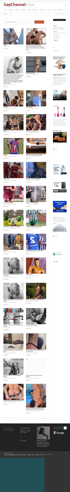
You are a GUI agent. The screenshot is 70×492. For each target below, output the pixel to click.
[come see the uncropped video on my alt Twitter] (13, 266)
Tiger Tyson (29, 274)
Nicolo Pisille (6, 178)
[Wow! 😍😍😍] (36, 98)
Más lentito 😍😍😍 (8, 202)
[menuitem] (5, 10)
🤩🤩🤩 (5, 155)
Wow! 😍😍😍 (29, 107)
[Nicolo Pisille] (13, 170)
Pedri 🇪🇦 (5, 107)
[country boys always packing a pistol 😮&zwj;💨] (13, 341)
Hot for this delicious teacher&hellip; (35, 299)
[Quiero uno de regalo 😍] (36, 194)
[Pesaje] (13, 122)
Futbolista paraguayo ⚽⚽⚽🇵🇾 (34, 226)
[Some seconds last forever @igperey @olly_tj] (13, 367)
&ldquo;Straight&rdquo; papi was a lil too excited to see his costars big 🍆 (35, 409)
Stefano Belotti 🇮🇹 (30, 73)
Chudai (5, 45)
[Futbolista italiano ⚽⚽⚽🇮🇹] (36, 170)
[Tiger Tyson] (36, 266)
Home (4, 13)
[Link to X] (66, 5)
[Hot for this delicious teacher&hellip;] (36, 291)
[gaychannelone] (18, 5)
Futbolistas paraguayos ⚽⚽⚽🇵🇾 (34, 250)
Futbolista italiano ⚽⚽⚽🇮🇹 (33, 178)
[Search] (66, 10)
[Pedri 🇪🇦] (13, 98)
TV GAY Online (56, 50)
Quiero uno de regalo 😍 (32, 202)
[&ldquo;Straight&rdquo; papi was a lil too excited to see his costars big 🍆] (36, 395)
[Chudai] (13, 36)
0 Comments (11, 84)
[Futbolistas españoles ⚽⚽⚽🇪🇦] (36, 146)
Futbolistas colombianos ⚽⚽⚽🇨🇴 (12, 226)
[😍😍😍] (13, 242)
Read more (5, 48)
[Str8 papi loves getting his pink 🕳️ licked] (13, 392)
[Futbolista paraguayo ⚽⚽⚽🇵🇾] (36, 218)
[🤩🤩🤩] (13, 146)
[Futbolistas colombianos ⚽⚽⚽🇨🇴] (13, 218)
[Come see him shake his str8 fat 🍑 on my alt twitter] (36, 341)
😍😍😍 (5, 250)
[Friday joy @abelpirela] (36, 316)
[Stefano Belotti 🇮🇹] (36, 64)
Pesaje (5, 131)
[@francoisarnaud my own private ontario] (36, 367)
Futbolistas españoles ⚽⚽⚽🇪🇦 (34, 155)
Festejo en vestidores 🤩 (32, 131)
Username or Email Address (58, 28)
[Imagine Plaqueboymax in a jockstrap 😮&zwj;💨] (13, 291)
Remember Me (57, 37)
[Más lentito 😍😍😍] (13, 194)
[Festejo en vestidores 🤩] (36, 122)
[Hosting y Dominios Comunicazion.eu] (57, 255)
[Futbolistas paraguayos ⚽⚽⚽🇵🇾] (36, 242)
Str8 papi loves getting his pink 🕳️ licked (13, 400)
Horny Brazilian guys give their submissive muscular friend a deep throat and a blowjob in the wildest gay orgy (35, 47)
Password (55, 31)
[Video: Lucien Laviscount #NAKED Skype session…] (13, 316)
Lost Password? (56, 35)
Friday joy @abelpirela (31, 325)
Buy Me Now (55, 217)
